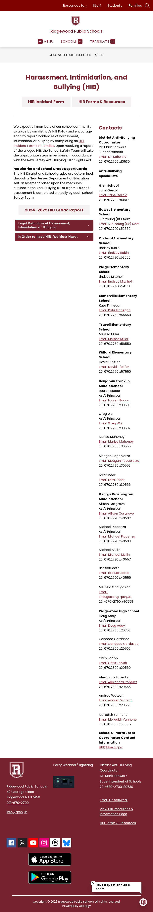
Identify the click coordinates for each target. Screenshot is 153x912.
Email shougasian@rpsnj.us (115, 594)
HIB (102, 55)
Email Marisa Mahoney (116, 441)
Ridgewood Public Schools (70, 55)
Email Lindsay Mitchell (115, 281)
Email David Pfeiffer (114, 366)
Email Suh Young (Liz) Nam (119, 224)
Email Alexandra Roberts (118, 682)
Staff (97, 5)
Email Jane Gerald (113, 195)
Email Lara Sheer (112, 480)
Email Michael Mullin (114, 554)
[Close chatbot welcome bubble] (93, 883)
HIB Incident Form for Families (49, 143)
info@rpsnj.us (17, 812)
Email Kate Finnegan (114, 310)
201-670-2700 (18, 802)
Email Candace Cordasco (118, 643)
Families (135, 5)
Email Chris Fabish (113, 663)
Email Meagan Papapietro (119, 460)
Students (114, 5)
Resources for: (75, 5)
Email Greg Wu (110, 423)
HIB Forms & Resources (118, 823)
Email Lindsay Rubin (114, 252)
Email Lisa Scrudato (114, 572)
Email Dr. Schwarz (113, 156)
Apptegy (85, 906)
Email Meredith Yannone (118, 719)
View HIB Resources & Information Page (116, 811)
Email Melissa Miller (113, 339)
